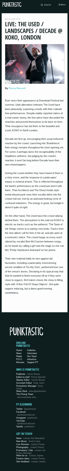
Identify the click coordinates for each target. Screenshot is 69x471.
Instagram (27, 418)
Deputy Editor (30, 380)
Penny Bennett (17, 88)
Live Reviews (30, 444)
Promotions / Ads (30, 451)
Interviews (32, 353)
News (19, 353)
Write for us (29, 455)
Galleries (31, 350)
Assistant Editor (30, 383)
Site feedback (31, 461)
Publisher (28, 374)
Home (19, 350)
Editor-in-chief (31, 377)
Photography (30, 447)
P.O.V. (19, 359)
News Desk (31, 391)
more (63, 5)
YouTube (25, 422)
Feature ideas (30, 458)
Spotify (25, 426)
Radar (19, 356)
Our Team (32, 356)
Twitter (26, 409)
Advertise (31, 359)
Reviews (20, 362)
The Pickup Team (24, 394)
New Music (28, 441)
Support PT (32, 362)
